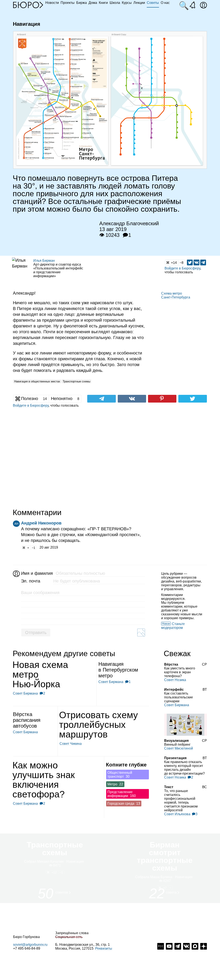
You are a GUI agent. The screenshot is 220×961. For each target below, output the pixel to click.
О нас (165, 3)
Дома (93, 3)
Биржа (81, 3)
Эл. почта (30, 581)
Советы (153, 3)
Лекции (139, 3)
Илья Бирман (44, 260)
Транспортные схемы (76, 381)
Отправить (35, 632)
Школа (115, 3)
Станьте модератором (173, 626)
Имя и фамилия (36, 573)
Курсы (127, 3)
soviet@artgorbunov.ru (30, 944)
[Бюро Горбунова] (28, 5)
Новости (52, 3)
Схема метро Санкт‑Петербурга (175, 295)
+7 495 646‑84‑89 (26, 948)
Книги (103, 3)
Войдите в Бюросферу (182, 268)
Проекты (68, 3)
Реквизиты (103, 948)
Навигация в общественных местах (37, 381)
